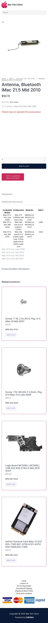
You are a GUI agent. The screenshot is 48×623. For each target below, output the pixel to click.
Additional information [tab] (12, 202)
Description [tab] (7, 194)
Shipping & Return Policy (24, 591)
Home (4, 78)
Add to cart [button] (11, 335)
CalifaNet (30, 617)
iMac (11, 78)
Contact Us (24, 583)
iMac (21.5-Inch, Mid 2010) (25, 78)
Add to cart (24, 166)
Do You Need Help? (24, 586)
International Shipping (24, 588)
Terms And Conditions (24, 593)
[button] (3, 22)
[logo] (12, 4)
